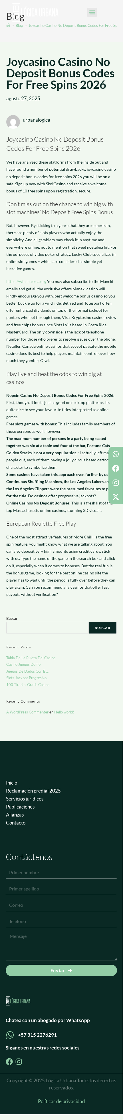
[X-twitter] (115, 497)
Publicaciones (20, 807)
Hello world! (64, 712)
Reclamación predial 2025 (33, 791)
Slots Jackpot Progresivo (26, 677)
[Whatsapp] (115, 454)
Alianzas (15, 815)
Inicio (11, 783)
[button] (92, 12)
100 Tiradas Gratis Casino (27, 684)
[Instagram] (115, 482)
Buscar (11, 618)
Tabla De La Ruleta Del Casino (30, 657)
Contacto (15, 823)
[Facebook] (115, 468)
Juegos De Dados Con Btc (27, 671)
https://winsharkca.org (26, 281)
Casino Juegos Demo (23, 664)
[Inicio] (8, 25)
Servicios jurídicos (24, 799)
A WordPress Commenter (27, 712)
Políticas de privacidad (61, 1101)
